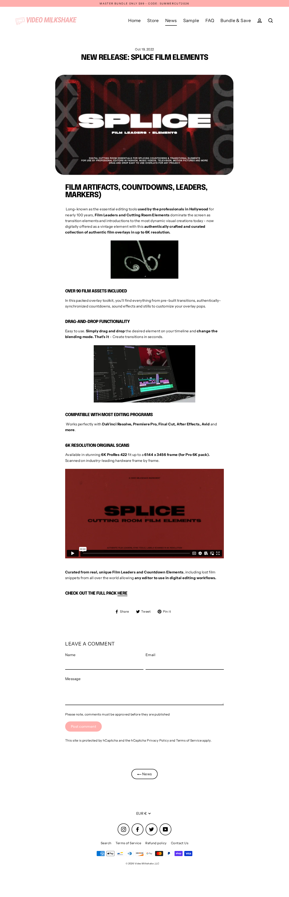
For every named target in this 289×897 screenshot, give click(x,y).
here (122, 593)
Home (134, 20)
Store (153, 20)
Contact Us (179, 843)
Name (70, 655)
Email (150, 655)
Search (106, 843)
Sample (191, 20)
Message (73, 679)
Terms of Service (189, 740)
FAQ (209, 20)
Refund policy (156, 843)
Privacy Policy (158, 740)
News (171, 20)
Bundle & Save (235, 20)
